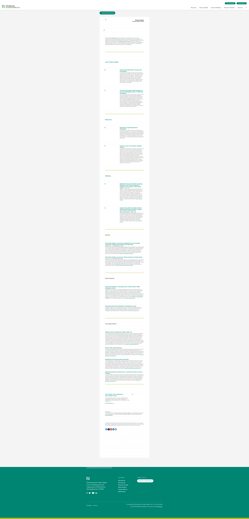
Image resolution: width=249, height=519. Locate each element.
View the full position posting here (132, 344)
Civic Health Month (113, 37)
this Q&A (138, 43)
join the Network (108, 415)
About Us (240, 7)
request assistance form (130, 298)
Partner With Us (122, 489)
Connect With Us (241, 3)
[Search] (246, 8)
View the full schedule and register (126, 253)
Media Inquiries (122, 487)
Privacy (95, 505)
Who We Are (121, 480)
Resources (193, 7)
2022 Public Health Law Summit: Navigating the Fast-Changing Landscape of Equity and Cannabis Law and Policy (122, 244)
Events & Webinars (216, 7)
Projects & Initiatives (229, 7)
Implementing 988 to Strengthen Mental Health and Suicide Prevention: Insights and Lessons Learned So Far (131, 209)
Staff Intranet (121, 491)
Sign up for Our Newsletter (145, 481)
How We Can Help (230, 3)
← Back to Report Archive (107, 13)
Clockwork (159, 506)
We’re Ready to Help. (111, 395)
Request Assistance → (109, 403)
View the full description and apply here (133, 368)
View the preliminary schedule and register (124, 265)
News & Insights (203, 7)
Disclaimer (89, 505)
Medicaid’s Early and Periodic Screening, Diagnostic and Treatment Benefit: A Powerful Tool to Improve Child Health (131, 185)
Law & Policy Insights (112, 62)
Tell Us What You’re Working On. (114, 394)
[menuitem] (230, 3)
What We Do (121, 483)
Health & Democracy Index (124, 41)
